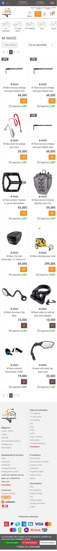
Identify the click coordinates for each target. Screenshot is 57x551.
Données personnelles (37, 503)
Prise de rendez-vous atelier (39, 462)
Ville (31, 423)
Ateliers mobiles (35, 475)
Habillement (5, 465)
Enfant (32, 433)
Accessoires (5, 462)
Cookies (32, 507)
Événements (34, 468)
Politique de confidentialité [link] (28, 546)
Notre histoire (6, 448)
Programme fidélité (36, 472)
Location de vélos (36, 465)
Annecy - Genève (7, 431)
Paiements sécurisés (28, 517)
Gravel (32, 430)
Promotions (34, 447)
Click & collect (35, 458)
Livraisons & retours (8, 493)
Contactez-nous (7, 444)
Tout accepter (12, 542)
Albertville (4, 438)
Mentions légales (36, 500)
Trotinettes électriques (37, 443)
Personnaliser (48, 542)
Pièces (3, 458)
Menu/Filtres (10, 45)
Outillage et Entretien (8, 468)
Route (32, 427)
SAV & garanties (35, 490)
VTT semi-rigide (35, 417)
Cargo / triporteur (36, 437)
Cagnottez (19, 106)
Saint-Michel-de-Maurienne (10, 441)
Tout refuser (31, 542)
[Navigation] (38, 14)
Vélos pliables (34, 440)
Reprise (32, 478)
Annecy (4, 434)
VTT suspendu (35, 413)
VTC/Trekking (35, 420)
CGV (31, 497)
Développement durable (9, 472)
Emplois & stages (36, 493)
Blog (31, 487)
